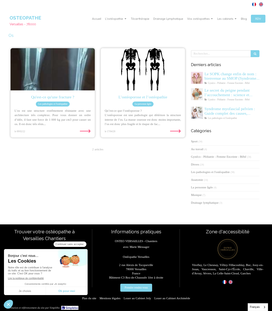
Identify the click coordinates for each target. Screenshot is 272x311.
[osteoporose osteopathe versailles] (143, 69)
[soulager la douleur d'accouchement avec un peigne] (197, 94)
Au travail (197, 149)
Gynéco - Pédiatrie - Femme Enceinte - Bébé (218, 156)
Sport (194, 141)
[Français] (254, 4)
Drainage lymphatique (205, 202)
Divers (195, 164)
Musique (196, 195)
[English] (261, 4)
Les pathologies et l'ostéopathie (210, 172)
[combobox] (258, 307)
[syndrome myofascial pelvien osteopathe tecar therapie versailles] (197, 113)
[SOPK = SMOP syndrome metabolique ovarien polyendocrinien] (197, 78)
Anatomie (197, 179)
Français (255, 306)
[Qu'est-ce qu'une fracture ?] (53, 69)
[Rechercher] (255, 53)
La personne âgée (202, 187)
